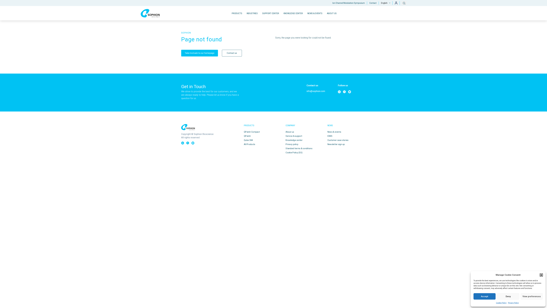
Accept (484, 296)
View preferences (531, 296)
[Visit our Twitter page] (344, 91)
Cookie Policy (501, 303)
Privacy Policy (513, 303)
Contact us (232, 53)
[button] (541, 274)
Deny (508, 296)
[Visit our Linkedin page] (339, 91)
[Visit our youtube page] (349, 91)
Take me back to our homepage (199, 53)
